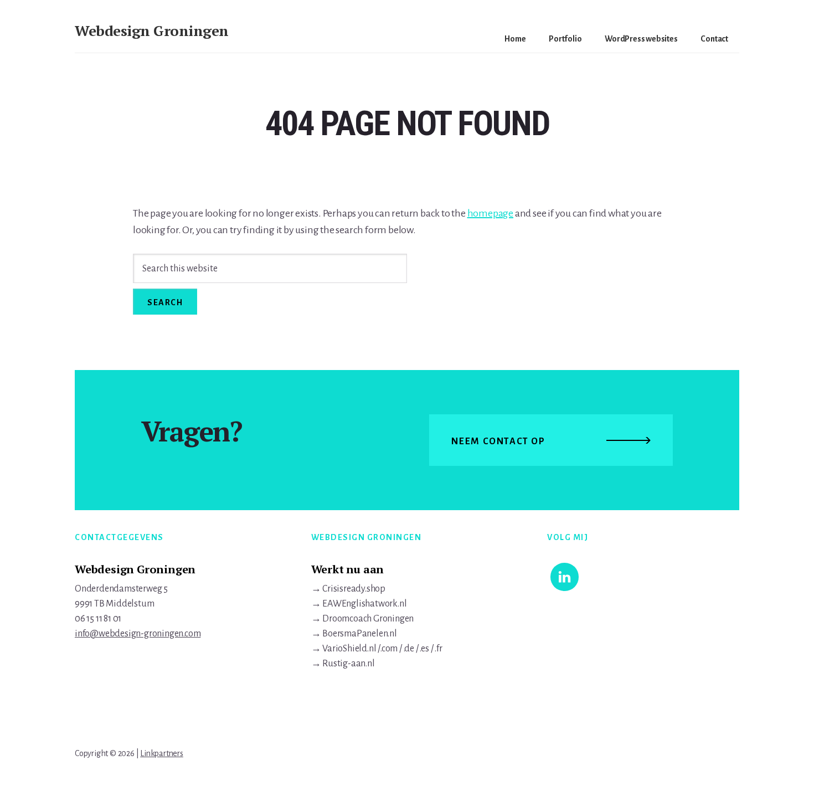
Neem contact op (498, 441)
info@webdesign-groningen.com (137, 634)
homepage (490, 213)
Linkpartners (161, 753)
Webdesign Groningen (152, 30)
